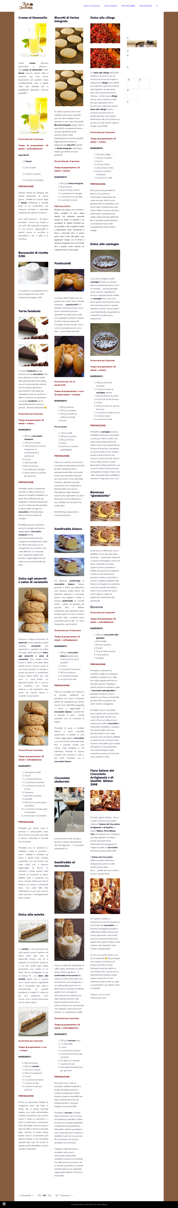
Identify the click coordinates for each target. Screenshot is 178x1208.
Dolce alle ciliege (102, 17)
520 (40, 1195)
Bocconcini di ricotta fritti (33, 254)
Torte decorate (145, 6)
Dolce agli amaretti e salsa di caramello (33, 580)
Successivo (66, 1195)
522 (50, 1195)
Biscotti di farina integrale (66, 19)
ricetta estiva (74, 591)
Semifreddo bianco (68, 529)
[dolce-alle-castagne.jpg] (105, 339)
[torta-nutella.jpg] (33, 1021)
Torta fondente (29, 311)
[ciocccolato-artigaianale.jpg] (105, 896)
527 (57, 1195)
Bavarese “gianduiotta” (100, 494)
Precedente (24, 1195)
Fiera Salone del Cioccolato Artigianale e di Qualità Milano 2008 (102, 777)
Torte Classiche (110, 6)
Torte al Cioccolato (91, 6)
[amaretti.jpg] (33, 723)
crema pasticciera (62, 515)
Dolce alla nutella (31, 914)
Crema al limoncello (32, 17)
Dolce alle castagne (104, 244)
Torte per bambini (128, 6)
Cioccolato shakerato (62, 779)
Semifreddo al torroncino (64, 864)
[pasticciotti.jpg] (69, 356)
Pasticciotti (62, 263)
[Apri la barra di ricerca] (157, 6)
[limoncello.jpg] (33, 133)
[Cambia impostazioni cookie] (4, 1204)
